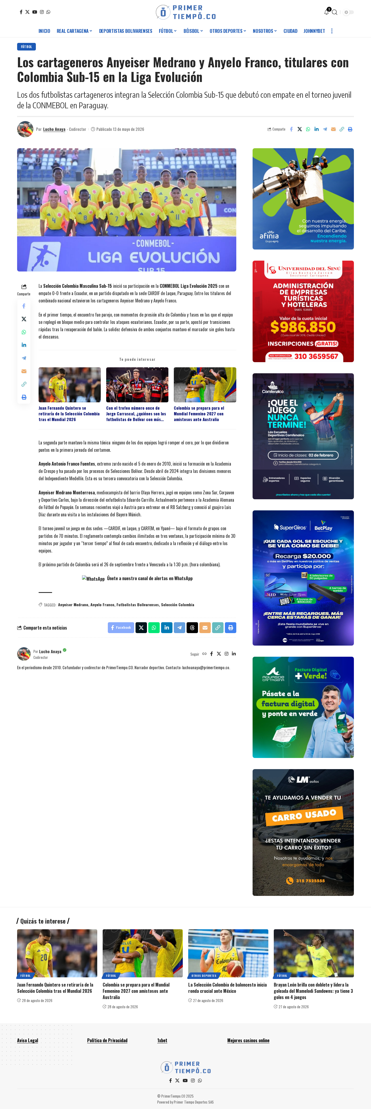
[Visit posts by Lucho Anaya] (25, 129)
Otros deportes (203, 976)
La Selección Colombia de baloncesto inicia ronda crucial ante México (227, 987)
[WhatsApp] (48, 12)
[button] (334, 12)
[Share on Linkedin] (316, 129)
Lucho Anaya (54, 129)
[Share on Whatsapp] (308, 129)
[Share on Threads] (192, 627)
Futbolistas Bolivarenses (138, 604)
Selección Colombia (177, 604)
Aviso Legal (27, 1040)
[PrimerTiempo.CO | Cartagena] (185, 12)
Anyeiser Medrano (73, 604)
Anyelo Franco (102, 604)
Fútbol (26, 46)
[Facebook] (21, 12)
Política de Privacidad (107, 1040)
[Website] (204, 654)
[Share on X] (299, 129)
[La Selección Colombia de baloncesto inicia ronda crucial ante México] (228, 953)
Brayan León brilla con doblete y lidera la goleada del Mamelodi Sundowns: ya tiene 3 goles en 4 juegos (313, 990)
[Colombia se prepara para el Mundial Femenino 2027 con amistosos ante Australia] (143, 953)
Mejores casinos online (248, 1040)
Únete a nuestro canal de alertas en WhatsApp (149, 578)
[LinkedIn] (233, 654)
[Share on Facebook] (291, 129)
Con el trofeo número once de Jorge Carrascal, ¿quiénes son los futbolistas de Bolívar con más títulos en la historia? (136, 413)
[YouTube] (35, 12)
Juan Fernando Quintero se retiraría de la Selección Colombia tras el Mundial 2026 (69, 413)
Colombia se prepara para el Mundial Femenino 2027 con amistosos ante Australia (199, 413)
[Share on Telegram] (325, 129)
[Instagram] (42, 12)
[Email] (333, 129)
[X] (27, 12)
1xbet (162, 1040)
